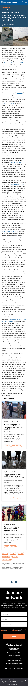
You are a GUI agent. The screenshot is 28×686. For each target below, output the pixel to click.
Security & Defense (6, 559)
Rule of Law (15, 556)
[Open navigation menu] (26, 2)
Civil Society (5, 553)
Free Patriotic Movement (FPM (13, 63)
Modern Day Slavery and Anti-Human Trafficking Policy (14, 665)
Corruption (13, 553)
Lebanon (6, 546)
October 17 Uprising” (8, 103)
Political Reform (6, 556)
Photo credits (20, 668)
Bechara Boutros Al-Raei (17, 184)
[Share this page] (16, 582)
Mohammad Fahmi (16, 162)
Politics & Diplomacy (16, 445)
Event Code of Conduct (10, 668)
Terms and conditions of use (14, 655)
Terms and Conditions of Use (12, 630)
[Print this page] (12, 582)
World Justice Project (8, 232)
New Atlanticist (6, 7)
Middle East (7, 445)
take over (19, 93)
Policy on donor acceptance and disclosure (14, 663)
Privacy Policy (10, 652)
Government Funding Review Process (14, 660)
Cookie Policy (18, 652)
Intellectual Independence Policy (14, 658)
